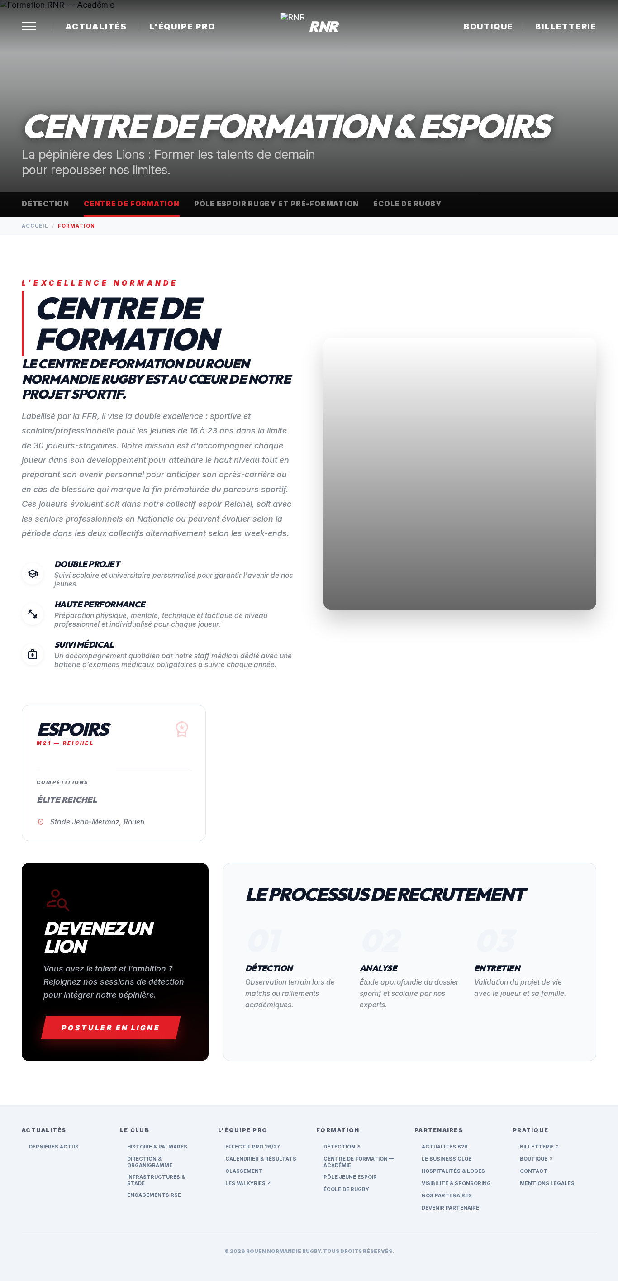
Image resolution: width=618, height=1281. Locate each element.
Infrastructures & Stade (156, 1180)
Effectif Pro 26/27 (252, 1146)
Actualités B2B (445, 1146)
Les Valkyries (248, 1183)
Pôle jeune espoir (350, 1177)
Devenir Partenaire (450, 1208)
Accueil (35, 226)
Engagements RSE (154, 1195)
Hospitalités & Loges (453, 1171)
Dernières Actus (54, 1146)
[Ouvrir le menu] (29, 26)
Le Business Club (447, 1159)
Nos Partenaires (447, 1195)
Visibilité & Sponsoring (456, 1183)
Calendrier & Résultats (260, 1159)
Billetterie (565, 26)
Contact (533, 1171)
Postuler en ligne (111, 1028)
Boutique (488, 26)
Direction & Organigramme (149, 1162)
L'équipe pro (182, 26)
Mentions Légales (547, 1183)
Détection (45, 204)
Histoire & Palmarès (157, 1146)
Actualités (96, 26)
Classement (244, 1171)
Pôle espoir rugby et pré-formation (276, 204)
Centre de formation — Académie (358, 1162)
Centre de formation (132, 204)
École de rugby (407, 204)
